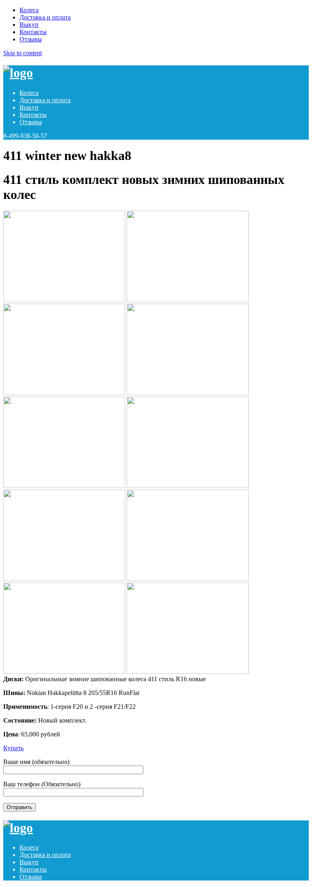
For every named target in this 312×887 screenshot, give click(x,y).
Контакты (33, 31)
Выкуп (29, 24)
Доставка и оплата (45, 17)
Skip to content (22, 53)
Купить (13, 748)
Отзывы (31, 39)
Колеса (29, 9)
